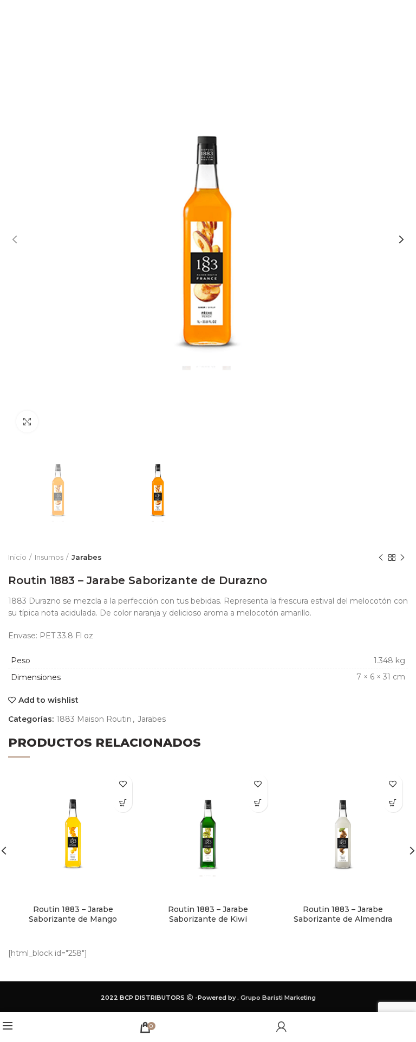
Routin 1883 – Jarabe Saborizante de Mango (73, 914)
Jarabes (87, 557)
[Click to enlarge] (27, 421)
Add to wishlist (48, 700)
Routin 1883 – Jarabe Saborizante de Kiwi (208, 914)
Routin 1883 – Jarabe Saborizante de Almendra (343, 914)
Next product (402, 557)
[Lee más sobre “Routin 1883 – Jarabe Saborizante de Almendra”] (393, 802)
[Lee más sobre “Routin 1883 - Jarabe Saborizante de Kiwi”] (258, 802)
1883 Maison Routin (94, 719)
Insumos (49, 557)
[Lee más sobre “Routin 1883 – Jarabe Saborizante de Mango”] (122, 802)
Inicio (17, 557)
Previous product (380, 557)
